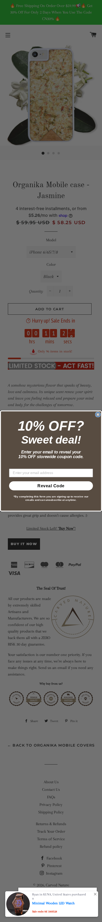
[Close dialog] (98, 414)
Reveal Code (50, 486)
